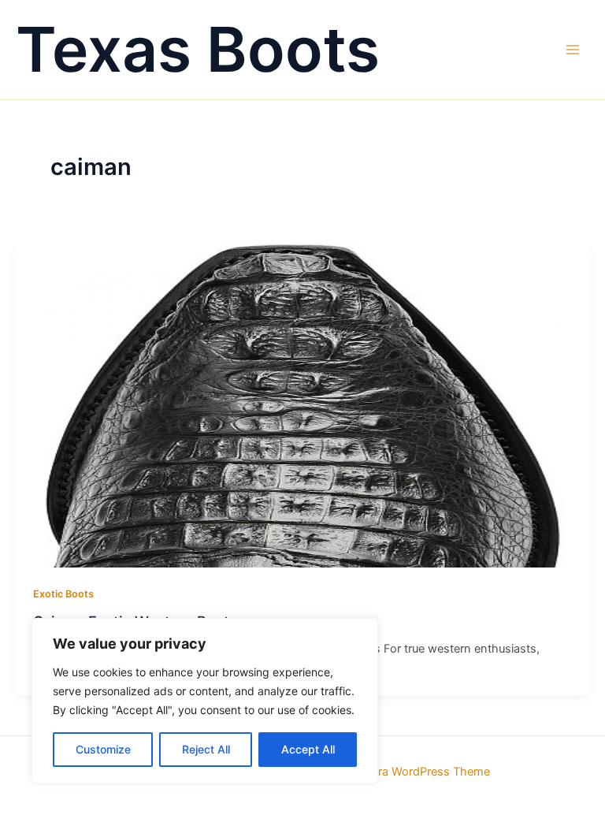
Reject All (206, 749)
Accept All (308, 749)
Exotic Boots (63, 594)
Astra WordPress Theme (425, 772)
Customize (103, 749)
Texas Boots (198, 49)
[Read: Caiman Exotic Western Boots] (302, 405)
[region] (205, 700)
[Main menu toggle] (572, 49)
